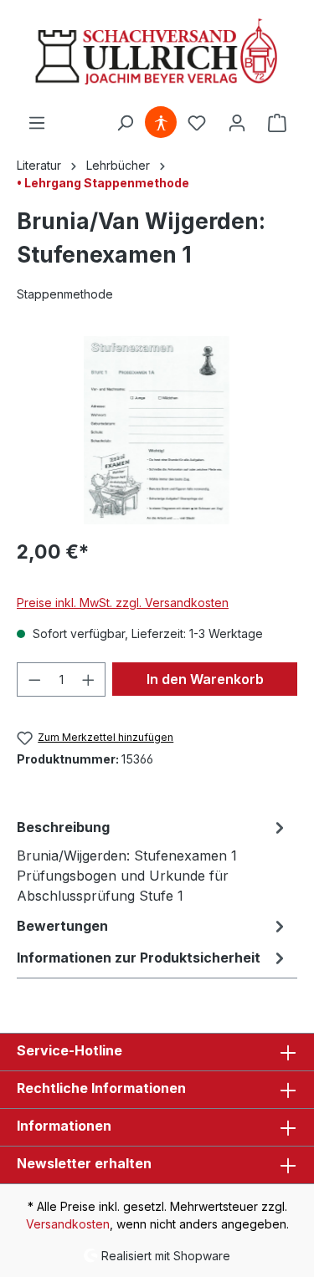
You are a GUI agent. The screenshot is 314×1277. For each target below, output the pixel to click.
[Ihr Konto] (237, 123)
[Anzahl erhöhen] (88, 679)
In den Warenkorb (205, 679)
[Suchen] (125, 123)
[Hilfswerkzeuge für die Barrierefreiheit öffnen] (161, 123)
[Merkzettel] (197, 123)
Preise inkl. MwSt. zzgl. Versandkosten (123, 602)
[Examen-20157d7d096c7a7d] (156, 430)
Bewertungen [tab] (62, 925)
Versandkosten (68, 1224)
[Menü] (37, 123)
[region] (157, 430)
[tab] (153, 860)
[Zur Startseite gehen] (157, 53)
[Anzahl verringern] (34, 679)
